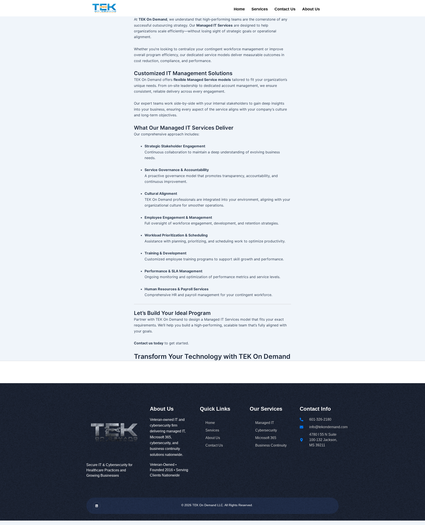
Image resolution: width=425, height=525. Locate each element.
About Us (311, 9)
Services (259, 9)
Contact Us (285, 9)
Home (239, 9)
